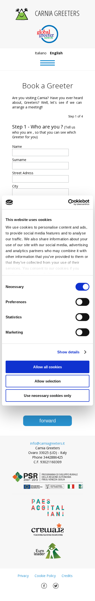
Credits (67, 575)
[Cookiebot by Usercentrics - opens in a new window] (68, 202)
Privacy (23, 575)
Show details (68, 352)
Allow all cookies (47, 367)
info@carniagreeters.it (47, 443)
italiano (41, 53)
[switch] (82, 302)
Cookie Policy (45, 575)
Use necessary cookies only (47, 395)
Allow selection (48, 381)
